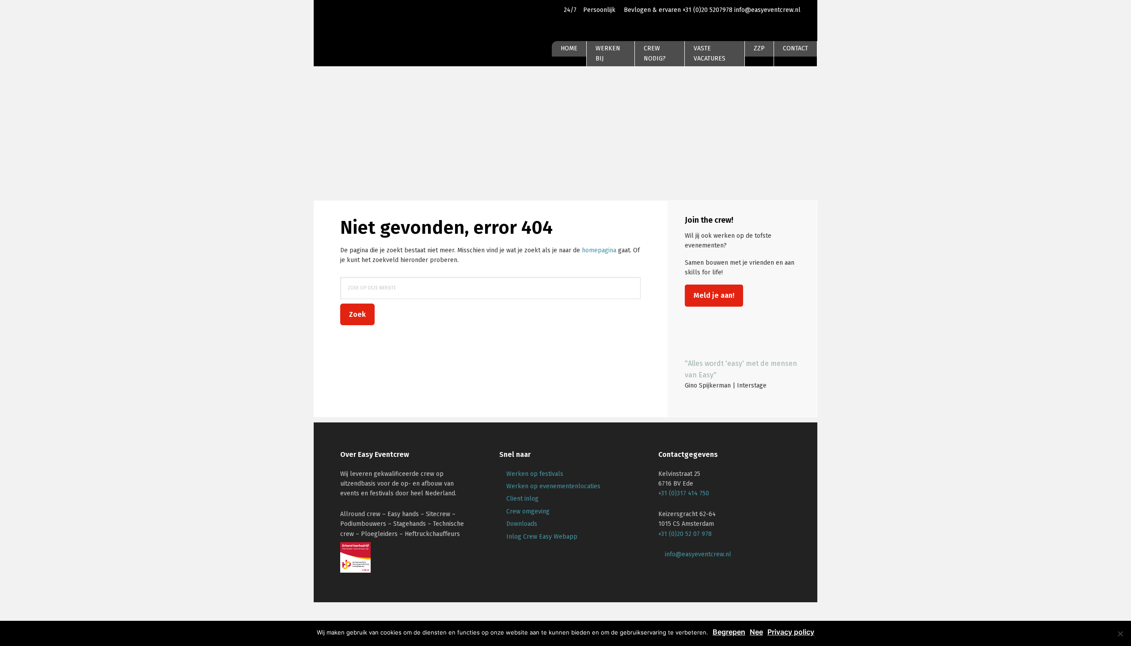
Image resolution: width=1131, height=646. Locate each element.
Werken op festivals (534, 474)
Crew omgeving (528, 511)
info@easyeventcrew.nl (767, 10)
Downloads (521, 524)
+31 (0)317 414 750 (683, 493)
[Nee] (1120, 633)
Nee (756, 631)
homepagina (599, 250)
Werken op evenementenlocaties (553, 486)
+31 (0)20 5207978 (708, 10)
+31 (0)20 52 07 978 (685, 534)
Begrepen (729, 631)
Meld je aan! (714, 295)
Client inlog (522, 498)
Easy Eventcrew (371, 33)
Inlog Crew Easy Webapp (541, 536)
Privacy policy (790, 631)
